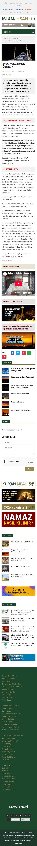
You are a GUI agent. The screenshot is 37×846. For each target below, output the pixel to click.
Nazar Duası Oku (8, 779)
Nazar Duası (6, 711)
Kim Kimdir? (6, 760)
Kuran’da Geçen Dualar (10, 727)
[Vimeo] (29, 816)
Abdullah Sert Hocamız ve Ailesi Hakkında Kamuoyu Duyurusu (23, 644)
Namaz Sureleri (7, 689)
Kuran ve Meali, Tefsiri (10, 697)
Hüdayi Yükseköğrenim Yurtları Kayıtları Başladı (23, 619)
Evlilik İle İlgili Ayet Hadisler (12, 736)
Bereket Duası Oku (9, 722)
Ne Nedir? (5, 768)
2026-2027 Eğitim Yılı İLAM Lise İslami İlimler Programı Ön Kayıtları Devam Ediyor (23, 612)
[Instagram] (14, 12)
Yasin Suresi (6, 765)
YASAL (27, 3)
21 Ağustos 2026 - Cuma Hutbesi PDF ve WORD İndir (22, 559)
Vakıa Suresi (6, 773)
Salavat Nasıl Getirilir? (10, 724)
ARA (31, 3)
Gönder (29, 469)
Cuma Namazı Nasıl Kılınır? (21, 566)
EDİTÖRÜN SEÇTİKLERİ (9, 604)
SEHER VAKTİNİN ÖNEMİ (12, 302)
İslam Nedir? (6, 681)
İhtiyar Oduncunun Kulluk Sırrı (22, 541)
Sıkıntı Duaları (7, 708)
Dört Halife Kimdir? (9, 738)
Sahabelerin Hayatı (9, 776)
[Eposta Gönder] (4, 357)
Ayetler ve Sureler (8, 692)
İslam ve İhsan (7, 261)
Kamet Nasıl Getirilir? (10, 741)
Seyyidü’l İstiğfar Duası (10, 781)
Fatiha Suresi (7, 784)
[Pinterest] (24, 12)
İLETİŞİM (18, 6)
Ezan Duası (6, 787)
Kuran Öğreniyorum (9, 789)
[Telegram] (27, 12)
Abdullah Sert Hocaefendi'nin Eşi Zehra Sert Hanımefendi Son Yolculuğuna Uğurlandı (23, 637)
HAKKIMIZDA (14, 3)
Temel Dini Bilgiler (8, 757)
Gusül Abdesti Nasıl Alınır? (12, 687)
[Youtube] (17, 12)
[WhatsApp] (21, 12)
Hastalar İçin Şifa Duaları (11, 684)
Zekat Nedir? (7, 746)
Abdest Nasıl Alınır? (9, 716)
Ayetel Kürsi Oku (8, 719)
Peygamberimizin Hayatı (11, 714)
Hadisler (5, 771)
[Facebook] (8, 12)
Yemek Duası (7, 749)
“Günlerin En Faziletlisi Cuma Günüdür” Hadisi (22, 576)
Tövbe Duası (6, 700)
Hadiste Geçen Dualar (10, 730)
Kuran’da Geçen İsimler (10, 706)
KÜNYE (6, 3)
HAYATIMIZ (15, 38)
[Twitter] (11, 12)
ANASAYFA (7, 38)
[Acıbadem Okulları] (18, 658)
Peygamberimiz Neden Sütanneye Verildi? (19, 551)
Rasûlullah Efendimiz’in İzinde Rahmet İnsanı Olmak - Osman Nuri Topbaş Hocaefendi (23, 629)
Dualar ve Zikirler (8, 678)
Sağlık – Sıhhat (7, 754)
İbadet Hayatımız (6, 74)
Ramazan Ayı (7, 744)
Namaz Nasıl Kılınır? (9, 676)
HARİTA (21, 3)
